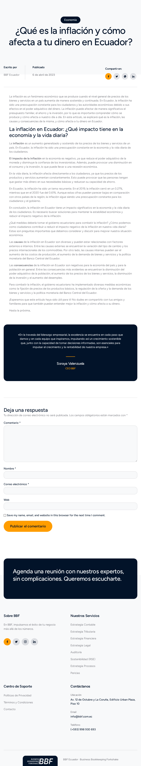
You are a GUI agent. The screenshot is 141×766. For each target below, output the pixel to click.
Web (6, 499)
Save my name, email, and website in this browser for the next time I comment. (56, 515)
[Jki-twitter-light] (16, 641)
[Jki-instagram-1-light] (25, 641)
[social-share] (108, 76)
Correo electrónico (16, 484)
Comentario (12, 422)
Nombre (10, 468)
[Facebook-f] (7, 641)
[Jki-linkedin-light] (34, 641)
